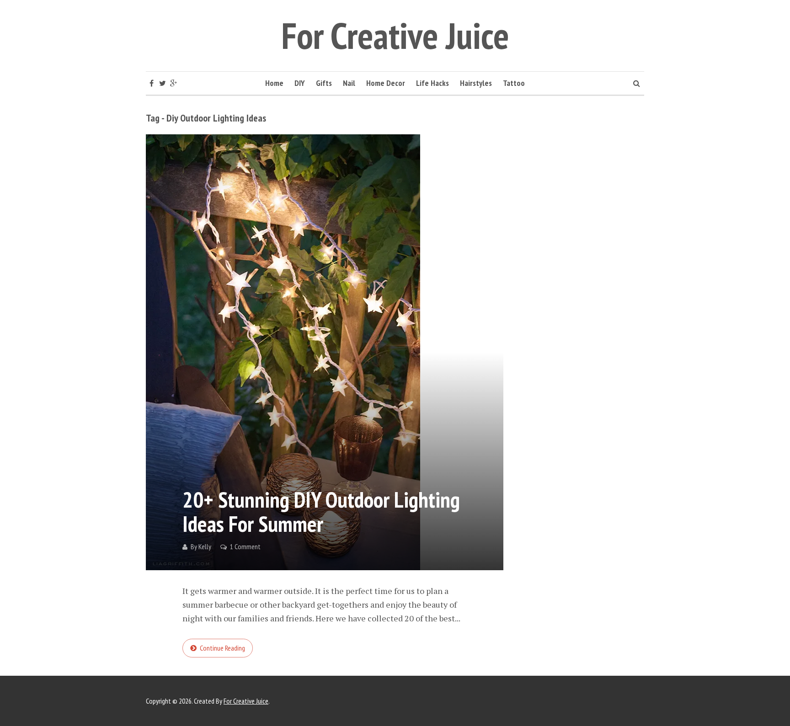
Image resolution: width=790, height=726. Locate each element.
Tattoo (514, 83)
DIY (299, 83)
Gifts (324, 83)
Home (274, 83)
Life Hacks (432, 83)
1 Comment (245, 546)
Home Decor (385, 83)
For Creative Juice (395, 35)
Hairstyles (476, 83)
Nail (349, 83)
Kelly (204, 546)
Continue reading (222, 647)
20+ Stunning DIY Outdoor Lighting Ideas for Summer (321, 511)
